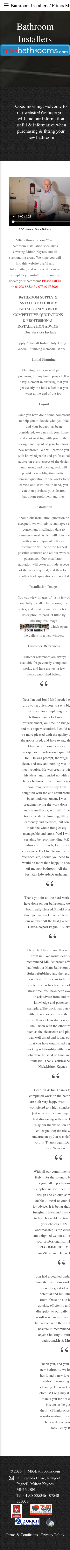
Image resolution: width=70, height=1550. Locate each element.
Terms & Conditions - (23, 1534)
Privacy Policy (52, 1534)
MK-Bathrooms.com (44, 1471)
